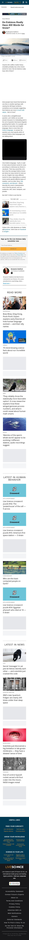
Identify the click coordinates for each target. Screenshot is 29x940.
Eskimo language (7, 130)
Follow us (15, 60)
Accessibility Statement (14, 891)
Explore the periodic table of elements (8, 844)
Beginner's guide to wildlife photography (20, 855)
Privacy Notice (20, 254)
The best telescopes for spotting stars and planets (8, 859)
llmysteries (7, 229)
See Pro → (17, 2)
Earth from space (20, 829)
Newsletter (23, 60)
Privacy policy (14, 904)
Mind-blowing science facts (20, 858)
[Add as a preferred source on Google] (14, 883)
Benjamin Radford (13, 32)
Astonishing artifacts (20, 831)
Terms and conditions (14, 901)
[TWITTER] (12, 273)
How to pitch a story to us (14, 922)
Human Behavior (6, 18)
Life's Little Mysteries (8, 829)
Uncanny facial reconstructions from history (20, 845)
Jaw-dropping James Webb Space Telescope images (8, 841)
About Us (14, 897)
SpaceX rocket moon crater (17, 7)
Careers (15, 916)
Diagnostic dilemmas (8, 831)
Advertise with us (14, 910)
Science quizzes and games (8, 855)
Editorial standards (14, 919)
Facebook (23, 229)
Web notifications (14, 913)
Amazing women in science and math (20, 840)
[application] (14, 148)
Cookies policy (14, 907)
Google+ (6, 231)
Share (6, 60)
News (23, 33)
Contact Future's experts (14, 894)
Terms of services (19, 253)
